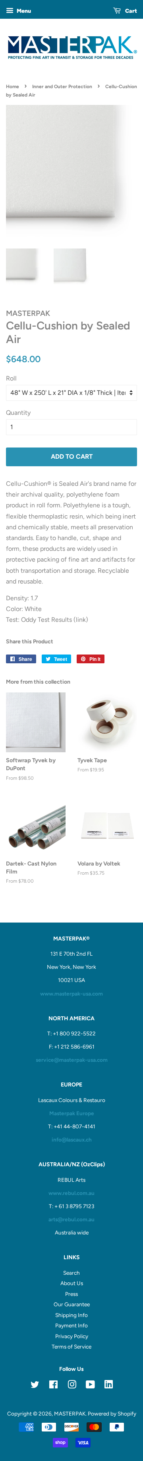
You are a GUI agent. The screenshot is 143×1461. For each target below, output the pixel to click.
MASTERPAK (69, 1413)
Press (71, 1294)
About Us (71, 1283)
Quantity (18, 412)
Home (12, 86)
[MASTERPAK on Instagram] (72, 1386)
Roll (11, 378)
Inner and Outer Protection (62, 86)
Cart (130, 11)
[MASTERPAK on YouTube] (90, 1386)
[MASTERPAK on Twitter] (35, 1386)
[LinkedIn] (108, 1385)
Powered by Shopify (112, 1413)
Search (71, 1273)
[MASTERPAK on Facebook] (53, 1386)
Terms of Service (71, 1346)
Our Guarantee (72, 1304)
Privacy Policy (71, 1336)
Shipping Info (71, 1315)
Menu (23, 11)
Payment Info (71, 1325)
